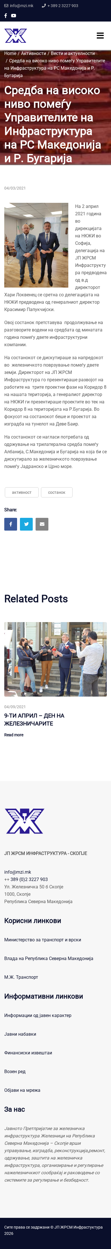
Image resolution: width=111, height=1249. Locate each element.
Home (10, 53)
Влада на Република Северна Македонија (48, 958)
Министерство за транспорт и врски (42, 939)
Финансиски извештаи (28, 1053)
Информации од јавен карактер (37, 1015)
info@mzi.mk (17, 872)
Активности (33, 53)
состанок (56, 492)
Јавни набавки (20, 1034)
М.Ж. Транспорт (21, 977)
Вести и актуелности (73, 53)
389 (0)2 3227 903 (29, 879)
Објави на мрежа (22, 1090)
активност (22, 492)
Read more (13, 735)
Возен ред (15, 1071)
